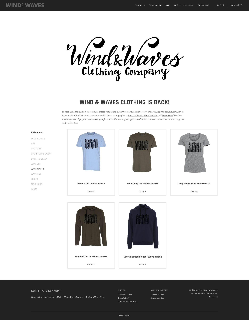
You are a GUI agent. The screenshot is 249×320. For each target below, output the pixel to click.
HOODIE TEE (36, 148)
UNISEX (34, 179)
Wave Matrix (150, 115)
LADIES (34, 189)
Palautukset (123, 298)
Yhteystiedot (157, 298)
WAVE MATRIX (37, 169)
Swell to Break (135, 115)
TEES (33, 143)
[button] (220, 5)
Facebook (213, 297)
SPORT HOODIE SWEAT (41, 153)
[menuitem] (141, 5)
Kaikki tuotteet (38, 138)
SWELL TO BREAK (39, 158)
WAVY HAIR (36, 174)
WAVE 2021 (36, 164)
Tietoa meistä (157, 294)
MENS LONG (36, 184)
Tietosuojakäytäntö (127, 301)
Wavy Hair (167, 115)
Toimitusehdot (125, 294)
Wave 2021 (93, 119)
